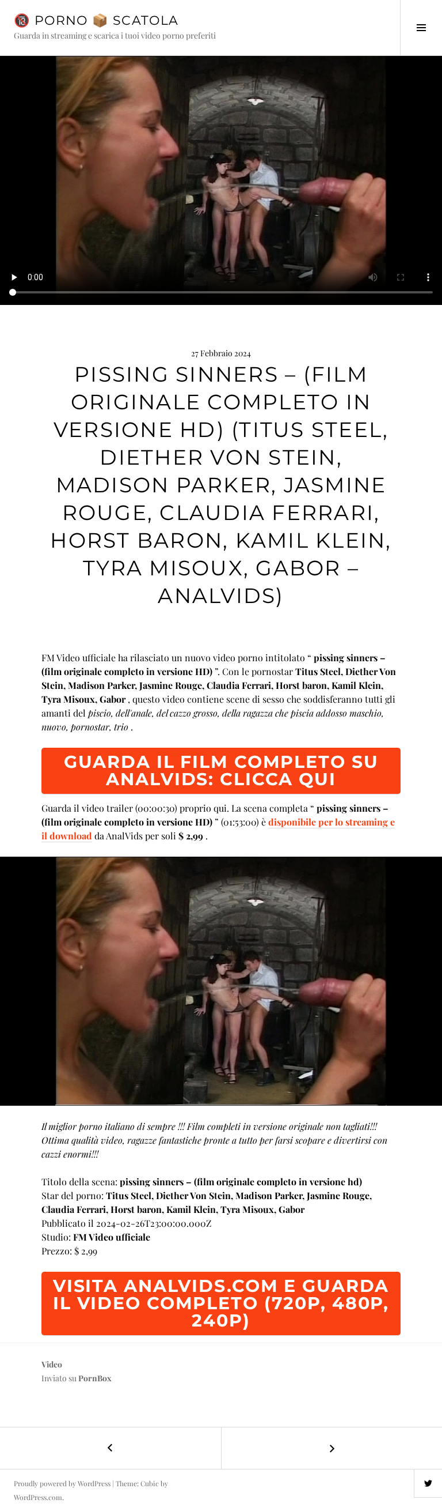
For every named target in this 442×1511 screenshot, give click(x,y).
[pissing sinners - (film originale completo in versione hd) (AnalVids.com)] (221, 981)
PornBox (95, 1378)
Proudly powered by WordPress (62, 1483)
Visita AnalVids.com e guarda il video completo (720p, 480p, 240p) (221, 1303)
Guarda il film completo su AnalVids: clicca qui (221, 770)
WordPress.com (38, 1497)
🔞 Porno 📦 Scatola (96, 20)
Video (51, 1364)
